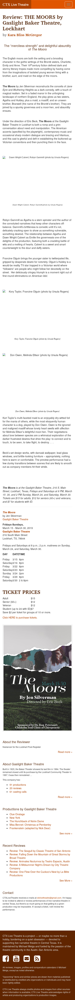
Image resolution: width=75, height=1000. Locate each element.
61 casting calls (18, 791)
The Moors (9, 512)
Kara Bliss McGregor (25, 35)
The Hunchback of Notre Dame (27, 821)
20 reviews (15, 788)
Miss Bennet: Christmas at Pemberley (30, 824)
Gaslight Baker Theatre (15, 519)
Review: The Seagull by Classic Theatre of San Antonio (40, 851)
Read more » (65, 752)
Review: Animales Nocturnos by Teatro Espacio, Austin (40, 861)
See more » (65, 833)
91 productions (18, 784)
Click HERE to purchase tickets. (20, 617)
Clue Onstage (17, 814)
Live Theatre (16, 4)
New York (15, 817)
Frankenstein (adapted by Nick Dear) (30, 828)
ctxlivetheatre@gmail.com (49, 897)
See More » (65, 880)
